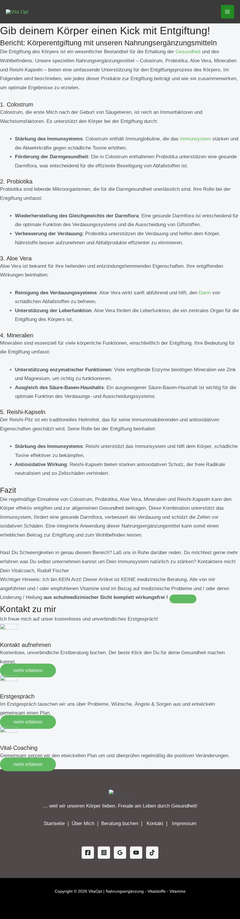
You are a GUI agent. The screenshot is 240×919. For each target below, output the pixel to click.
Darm (205, 293)
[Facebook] (88, 852)
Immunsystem (195, 139)
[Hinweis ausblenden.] (182, 599)
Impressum (184, 823)
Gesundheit (188, 51)
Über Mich (84, 823)
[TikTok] (152, 852)
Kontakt (156, 823)
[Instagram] (104, 852)
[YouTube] (136, 852)
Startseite (55, 823)
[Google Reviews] (120, 852)
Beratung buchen (120, 823)
